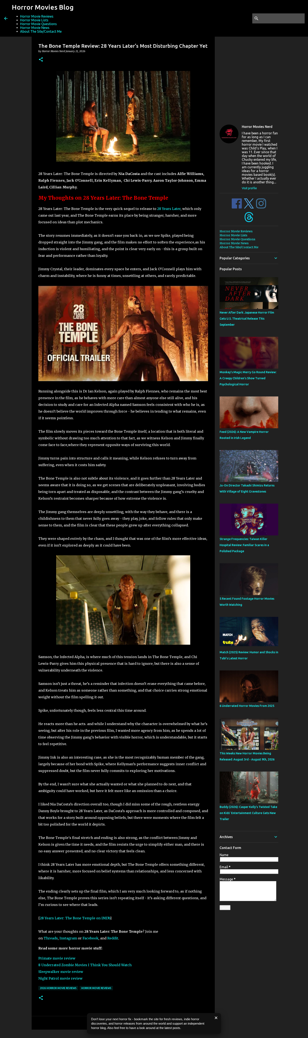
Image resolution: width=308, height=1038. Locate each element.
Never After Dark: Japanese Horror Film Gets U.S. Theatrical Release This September (247, 318)
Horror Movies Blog (43, 7)
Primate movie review (56, 958)
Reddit (112, 938)
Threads (51, 938)
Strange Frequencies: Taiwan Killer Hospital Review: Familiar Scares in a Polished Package (244, 545)
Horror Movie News (34, 28)
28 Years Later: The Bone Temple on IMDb (75, 918)
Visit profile (249, 188)
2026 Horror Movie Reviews (58, 988)
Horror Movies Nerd (257, 127)
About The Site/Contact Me (41, 31)
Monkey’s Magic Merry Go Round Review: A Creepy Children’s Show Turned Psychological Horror (248, 378)
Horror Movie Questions (38, 24)
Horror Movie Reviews (36, 16)
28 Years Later (169, 209)
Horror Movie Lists (34, 20)
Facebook (90, 938)
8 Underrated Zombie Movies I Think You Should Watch (85, 965)
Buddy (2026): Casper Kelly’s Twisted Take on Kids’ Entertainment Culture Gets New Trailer (248, 813)
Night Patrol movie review (60, 978)
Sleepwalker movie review (60, 972)
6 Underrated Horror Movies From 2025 (247, 705)
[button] (40, 60)
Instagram (68, 938)
